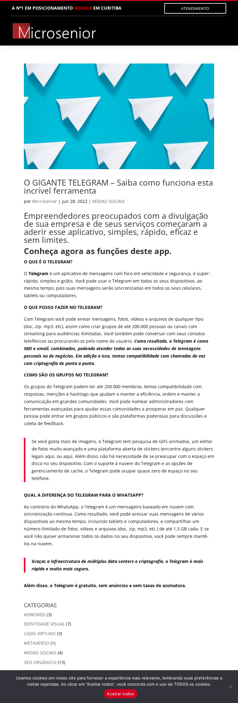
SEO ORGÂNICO (40, 662)
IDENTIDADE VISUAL (44, 624)
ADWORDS (35, 614)
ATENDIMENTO (195, 8)
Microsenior (44, 201)
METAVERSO (36, 643)
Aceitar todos (120, 693)
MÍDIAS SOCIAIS (108, 201)
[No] (230, 686)
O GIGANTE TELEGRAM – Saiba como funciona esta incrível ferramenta (118, 186)
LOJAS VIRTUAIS (40, 633)
